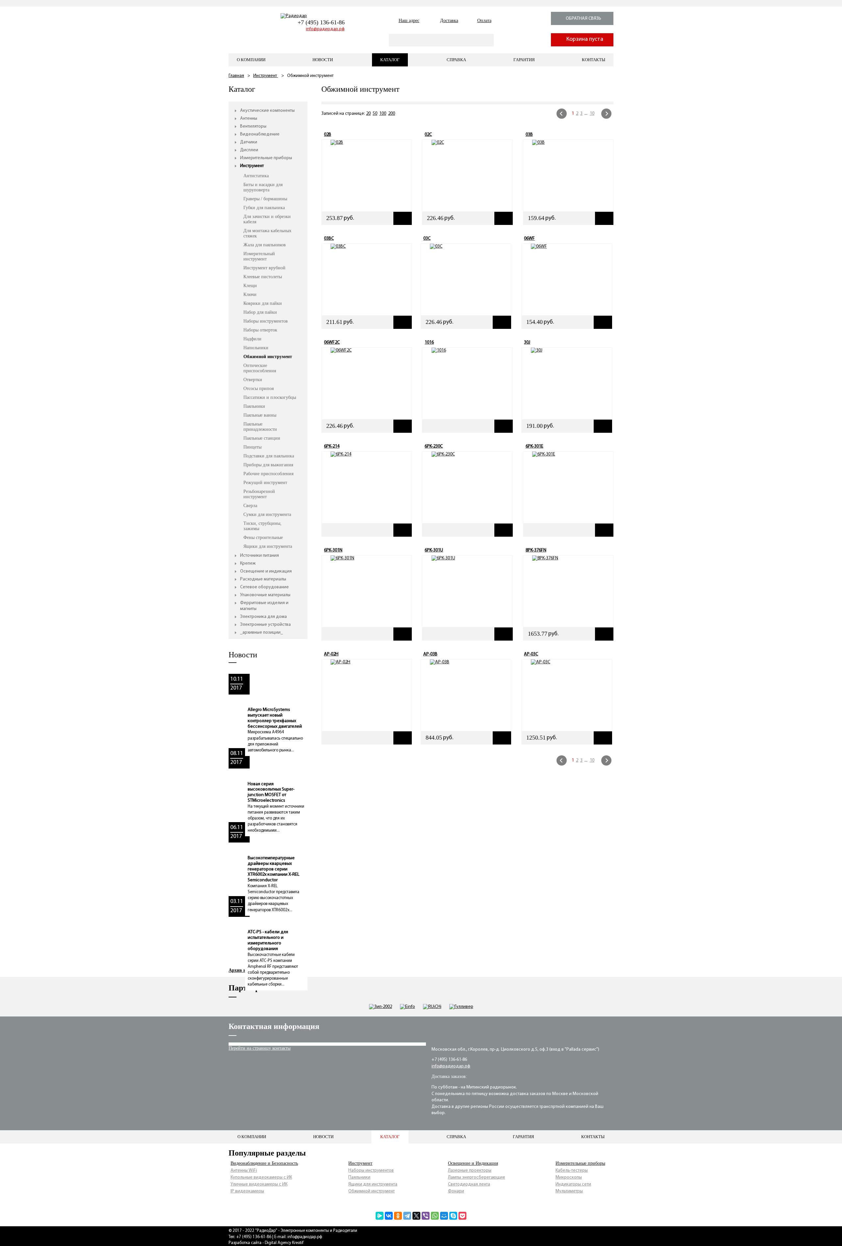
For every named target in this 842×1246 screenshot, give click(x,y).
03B (529, 134)
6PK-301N (333, 550)
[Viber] (426, 1216)
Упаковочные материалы (265, 595)
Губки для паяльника (264, 207)
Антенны (248, 118)
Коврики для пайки (262, 303)
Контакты (593, 59)
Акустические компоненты (267, 110)
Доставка (449, 20)
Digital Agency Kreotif (284, 1243)
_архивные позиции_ (261, 632)
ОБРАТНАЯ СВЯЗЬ (583, 18)
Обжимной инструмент (267, 356)
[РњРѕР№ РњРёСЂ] (444, 1216)
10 (592, 113)
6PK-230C (434, 446)
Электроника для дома (263, 616)
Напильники (255, 347)
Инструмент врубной (264, 267)
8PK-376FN (536, 550)
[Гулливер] (461, 1007)
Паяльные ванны (259, 415)
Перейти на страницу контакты (259, 1048)
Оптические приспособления (259, 368)
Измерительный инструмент (259, 256)
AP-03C (531, 654)
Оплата (484, 20)
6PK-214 (331, 446)
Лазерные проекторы (469, 1170)
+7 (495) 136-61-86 (321, 22)
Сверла (250, 505)
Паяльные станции (261, 438)
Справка (456, 59)
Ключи (250, 294)
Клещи (250, 285)
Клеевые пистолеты (262, 276)
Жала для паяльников (264, 244)
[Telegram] (407, 1216)
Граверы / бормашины (265, 198)
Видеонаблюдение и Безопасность (264, 1163)
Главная (236, 75)
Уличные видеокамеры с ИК (259, 1184)
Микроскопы (569, 1177)
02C (428, 134)
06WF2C (332, 342)
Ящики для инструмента (267, 546)
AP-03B (430, 654)
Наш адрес (409, 20)
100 (382, 113)
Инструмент (265, 75)
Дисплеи (249, 150)
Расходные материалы (263, 579)
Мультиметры (569, 1191)
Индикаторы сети (573, 1184)
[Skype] (453, 1216)
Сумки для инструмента (267, 514)
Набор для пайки (260, 312)
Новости (322, 59)
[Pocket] (462, 1216)
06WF (529, 238)
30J (527, 342)
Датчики (248, 142)
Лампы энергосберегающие (476, 1177)
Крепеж (248, 563)
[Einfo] (407, 1007)
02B (327, 134)
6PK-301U (434, 550)
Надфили (252, 338)
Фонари (456, 1191)
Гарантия (524, 59)
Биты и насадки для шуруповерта (263, 187)
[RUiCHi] (432, 1007)
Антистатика (256, 175)
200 (391, 113)
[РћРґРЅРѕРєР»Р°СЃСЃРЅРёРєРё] (398, 1216)
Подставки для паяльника (268, 455)
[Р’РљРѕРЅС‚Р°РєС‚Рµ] (389, 1216)
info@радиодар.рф (325, 29)
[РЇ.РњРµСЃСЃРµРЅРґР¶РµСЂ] (380, 1216)
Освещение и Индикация (473, 1163)
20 (368, 113)
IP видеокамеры (247, 1191)
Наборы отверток (260, 330)
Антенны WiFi (244, 1170)
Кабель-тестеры (572, 1170)
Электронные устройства (265, 624)
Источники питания (259, 555)
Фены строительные (263, 537)
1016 (429, 342)
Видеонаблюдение (260, 134)
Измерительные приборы (266, 158)
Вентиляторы (253, 126)
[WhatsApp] (435, 1216)
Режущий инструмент (265, 482)
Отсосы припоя (258, 388)
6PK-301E (534, 446)
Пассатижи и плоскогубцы (269, 397)
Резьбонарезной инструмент (259, 494)
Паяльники (254, 406)
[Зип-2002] (380, 1007)
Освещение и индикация (266, 571)
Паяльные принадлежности (260, 427)
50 (375, 113)
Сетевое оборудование (264, 587)
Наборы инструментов (265, 321)
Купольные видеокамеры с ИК (261, 1177)
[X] (416, 1216)
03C (427, 238)
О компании (251, 59)
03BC (329, 238)
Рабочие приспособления (268, 473)
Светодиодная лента (469, 1184)
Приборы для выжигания (268, 464)
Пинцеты (252, 447)
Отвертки (252, 379)
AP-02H (331, 654)
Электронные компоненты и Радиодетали (319, 1231)
